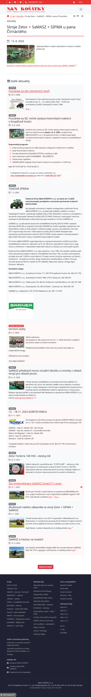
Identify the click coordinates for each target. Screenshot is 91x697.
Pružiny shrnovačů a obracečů (45, 617)
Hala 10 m (64, 614)
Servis (62, 626)
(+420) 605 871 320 (37, 688)
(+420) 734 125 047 (53, 688)
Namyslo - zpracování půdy (17, 609)
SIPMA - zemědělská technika (18, 602)
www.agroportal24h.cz (24, 398)
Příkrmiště (64, 588)
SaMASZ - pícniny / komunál (18, 592)
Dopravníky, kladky (41, 594)
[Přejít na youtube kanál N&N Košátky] (20, 2)
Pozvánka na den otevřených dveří (29, 91)
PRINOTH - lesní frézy (15, 626)
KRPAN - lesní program (15, 615)
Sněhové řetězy (39, 634)
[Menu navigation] (81, 9)
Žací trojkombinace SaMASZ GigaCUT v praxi (35, 483)
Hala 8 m (63, 607)
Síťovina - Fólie (65, 595)
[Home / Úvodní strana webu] (9, 2)
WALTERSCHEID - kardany (43, 604)
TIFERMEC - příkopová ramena (18, 619)
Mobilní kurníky (66, 599)
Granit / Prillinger (40, 631)
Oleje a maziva (39, 627)
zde (49, 497)
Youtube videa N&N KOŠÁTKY (17, 667)
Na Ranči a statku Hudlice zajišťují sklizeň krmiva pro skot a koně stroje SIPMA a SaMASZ (41, 65)
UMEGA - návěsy (13, 599)
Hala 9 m (63, 610)
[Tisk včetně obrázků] (76, 16)
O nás (12, 16)
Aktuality (20, 16)
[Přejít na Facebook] (15, 2)
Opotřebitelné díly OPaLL (43, 598)
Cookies (10, 654)
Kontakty (63, 632)
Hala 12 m (64, 617)
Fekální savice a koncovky (43, 620)
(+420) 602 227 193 (52, 175)
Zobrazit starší (45, 567)
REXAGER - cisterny (14, 605)
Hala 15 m (64, 621)
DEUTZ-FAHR (12, 585)
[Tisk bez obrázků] (82, 16)
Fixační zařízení (66, 592)
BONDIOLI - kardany (41, 608)
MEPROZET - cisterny (15, 595)
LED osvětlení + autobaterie (44, 624)
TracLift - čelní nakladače (16, 612)
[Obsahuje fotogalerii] (81, 487)
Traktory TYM (12, 588)
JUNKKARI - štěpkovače (15, 622)
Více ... (28, 109)
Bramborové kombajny (42, 591)
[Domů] (8, 16)
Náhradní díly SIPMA (41, 601)
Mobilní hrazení (66, 585)
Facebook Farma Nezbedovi (20, 672)
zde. (69, 528)
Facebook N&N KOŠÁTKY (19, 663)
